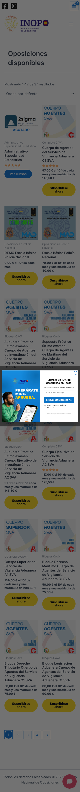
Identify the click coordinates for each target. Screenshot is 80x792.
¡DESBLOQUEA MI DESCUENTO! (59, 400)
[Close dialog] (75, 372)
